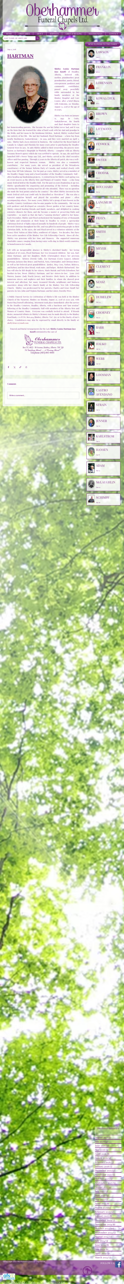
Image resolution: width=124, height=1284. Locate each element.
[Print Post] (26, 367)
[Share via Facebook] (8, 367)
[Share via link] (20, 367)
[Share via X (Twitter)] (14, 367)
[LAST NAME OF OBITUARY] (37, 38)
